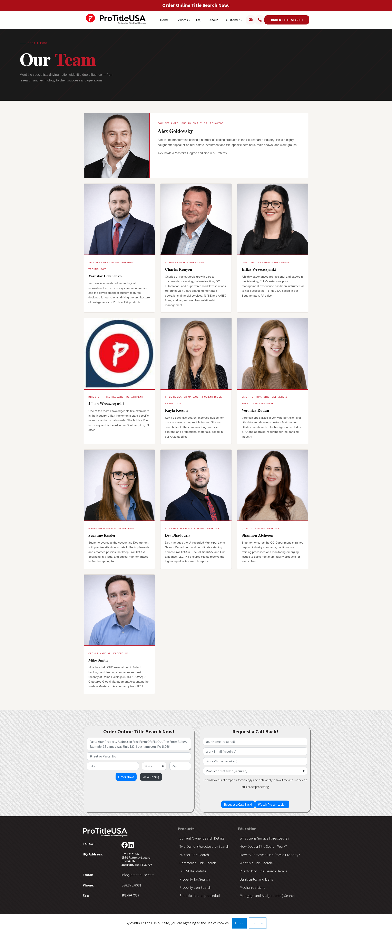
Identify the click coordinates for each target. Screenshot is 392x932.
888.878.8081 (131, 885)
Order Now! (126, 777)
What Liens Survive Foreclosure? (264, 838)
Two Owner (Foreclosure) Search (204, 846)
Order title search (287, 20)
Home (164, 20)
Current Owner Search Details (201, 838)
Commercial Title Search (197, 863)
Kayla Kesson (176, 410)
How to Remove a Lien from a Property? (270, 854)
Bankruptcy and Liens (256, 879)
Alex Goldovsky (175, 131)
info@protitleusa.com (137, 874)
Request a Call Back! (238, 804)
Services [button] (182, 20)
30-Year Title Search (194, 854)
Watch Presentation (272, 804)
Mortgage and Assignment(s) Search (267, 895)
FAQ (199, 20)
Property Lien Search (195, 887)
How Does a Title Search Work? (263, 846)
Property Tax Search (194, 879)
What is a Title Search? (257, 863)
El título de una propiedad (199, 895)
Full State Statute (192, 871)
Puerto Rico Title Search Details (263, 871)
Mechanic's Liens (252, 887)
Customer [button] (233, 20)
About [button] (213, 20)
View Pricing (151, 777)
